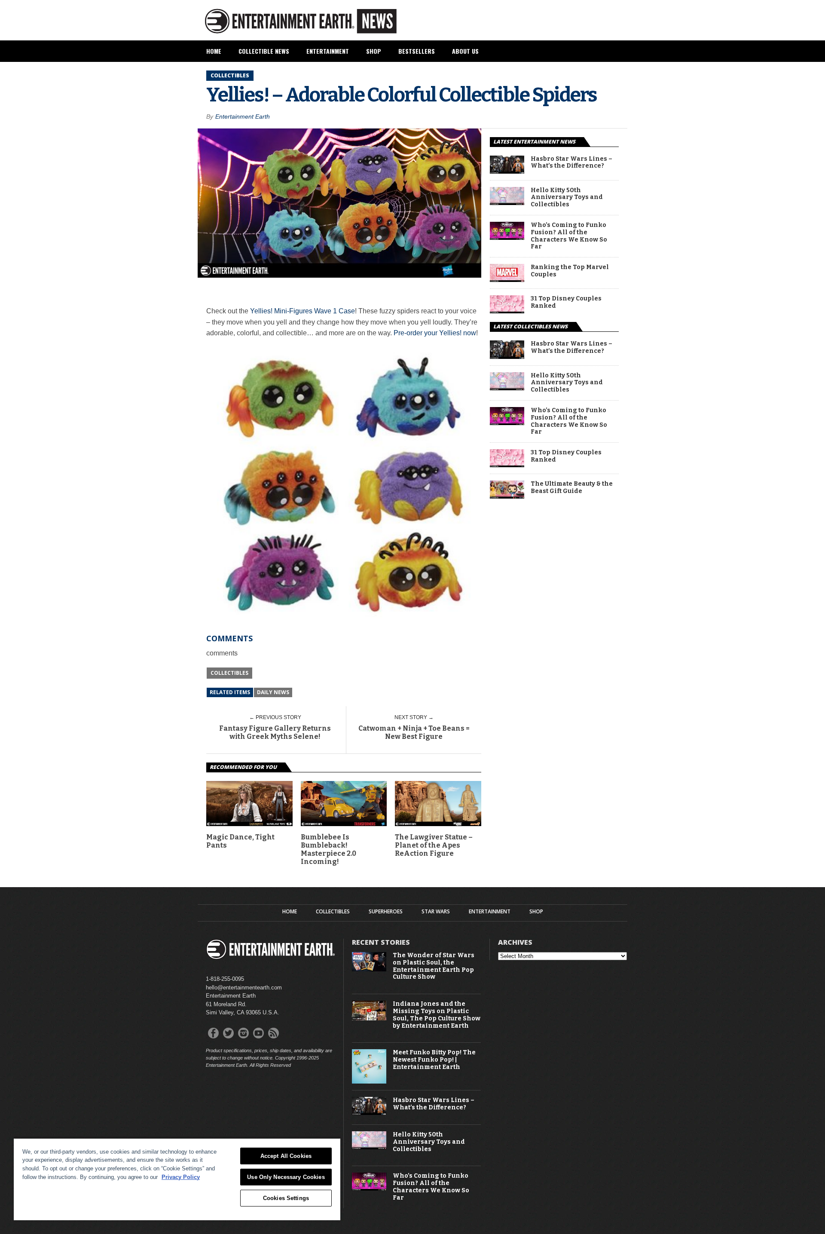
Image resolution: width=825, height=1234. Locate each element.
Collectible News (263, 50)
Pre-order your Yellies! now (435, 333)
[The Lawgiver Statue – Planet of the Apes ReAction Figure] (438, 823)
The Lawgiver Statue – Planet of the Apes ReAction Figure (434, 845)
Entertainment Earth (242, 116)
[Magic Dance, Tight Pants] (249, 823)
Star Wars (436, 911)
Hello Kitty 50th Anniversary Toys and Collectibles (567, 197)
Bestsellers (416, 50)
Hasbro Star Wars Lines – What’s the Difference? (571, 163)
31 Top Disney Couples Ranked (566, 302)
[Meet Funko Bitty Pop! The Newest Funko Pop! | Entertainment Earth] (369, 1081)
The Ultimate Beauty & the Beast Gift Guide (572, 488)
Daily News (273, 692)
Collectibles (229, 673)
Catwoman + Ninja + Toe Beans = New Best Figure (414, 732)
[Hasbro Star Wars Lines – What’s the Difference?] (507, 171)
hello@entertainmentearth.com (244, 987)
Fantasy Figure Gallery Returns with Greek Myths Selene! (275, 732)
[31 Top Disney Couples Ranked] (507, 311)
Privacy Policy (181, 1177)
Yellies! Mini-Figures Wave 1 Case (302, 311)
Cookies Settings (286, 1198)
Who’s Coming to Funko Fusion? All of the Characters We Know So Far (569, 236)
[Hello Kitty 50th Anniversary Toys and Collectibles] (507, 202)
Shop (373, 50)
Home (213, 50)
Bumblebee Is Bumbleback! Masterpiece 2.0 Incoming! (328, 849)
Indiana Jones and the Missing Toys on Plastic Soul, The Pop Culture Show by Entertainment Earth (436, 1015)
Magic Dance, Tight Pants (240, 841)
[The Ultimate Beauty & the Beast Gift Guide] (507, 496)
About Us (465, 50)
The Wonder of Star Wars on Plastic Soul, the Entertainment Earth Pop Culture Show (433, 966)
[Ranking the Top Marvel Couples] (507, 279)
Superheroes (386, 911)
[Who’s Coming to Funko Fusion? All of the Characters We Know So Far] (507, 237)
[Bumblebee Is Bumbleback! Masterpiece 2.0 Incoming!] (344, 823)
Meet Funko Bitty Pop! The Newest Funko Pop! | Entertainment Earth (434, 1060)
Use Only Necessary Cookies (285, 1177)
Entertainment (327, 50)
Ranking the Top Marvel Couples (570, 271)
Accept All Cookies (286, 1156)
